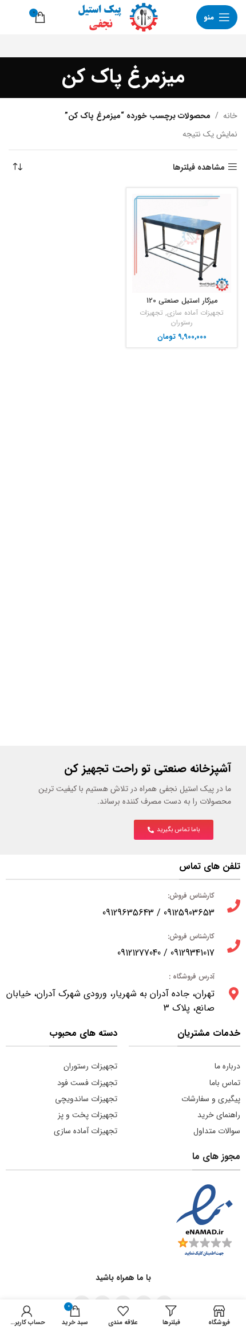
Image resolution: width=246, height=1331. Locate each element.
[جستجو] (14, 17)
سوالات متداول (216, 1131)
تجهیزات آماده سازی (195, 313)
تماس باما (224, 1082)
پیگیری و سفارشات (210, 1099)
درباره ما (227, 1066)
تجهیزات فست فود (87, 1082)
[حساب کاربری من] (179, 17)
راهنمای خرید (218, 1115)
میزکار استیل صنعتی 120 (181, 301)
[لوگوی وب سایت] (113, 16)
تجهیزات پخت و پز (87, 1115)
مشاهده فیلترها (199, 167)
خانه (230, 115)
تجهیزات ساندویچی (86, 1099)
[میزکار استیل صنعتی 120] (181, 243)
